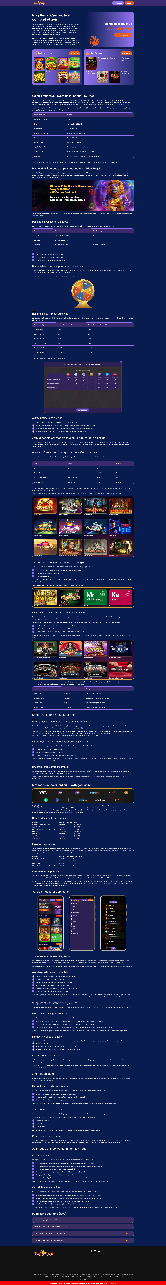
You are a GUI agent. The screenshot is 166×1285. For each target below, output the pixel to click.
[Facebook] (91, 1250)
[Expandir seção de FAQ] (127, 1220)
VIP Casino (112, 1283)
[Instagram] (99, 1250)
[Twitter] (95, 1250)
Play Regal (79, 3)
